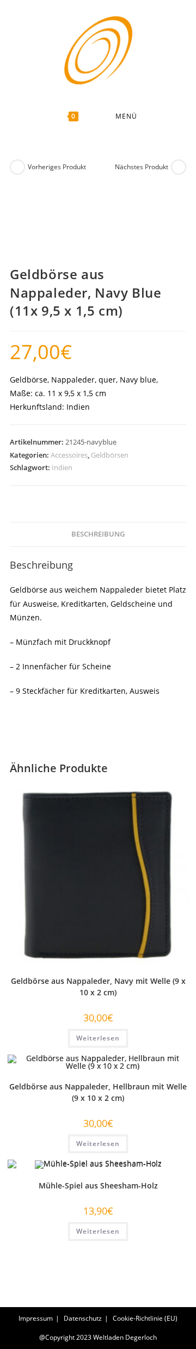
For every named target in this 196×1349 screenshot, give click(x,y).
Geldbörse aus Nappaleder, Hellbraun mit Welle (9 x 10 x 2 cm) (98, 1092)
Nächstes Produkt (141, 166)
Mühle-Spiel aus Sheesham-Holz (98, 1185)
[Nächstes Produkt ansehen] (178, 167)
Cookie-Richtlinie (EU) (145, 1318)
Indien (62, 467)
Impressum (36, 1318)
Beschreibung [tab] (98, 534)
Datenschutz (83, 1318)
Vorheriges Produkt (57, 166)
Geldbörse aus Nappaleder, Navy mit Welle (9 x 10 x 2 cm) (98, 986)
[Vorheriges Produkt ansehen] (17, 167)
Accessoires (69, 455)
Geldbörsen (109, 455)
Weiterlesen (98, 1038)
